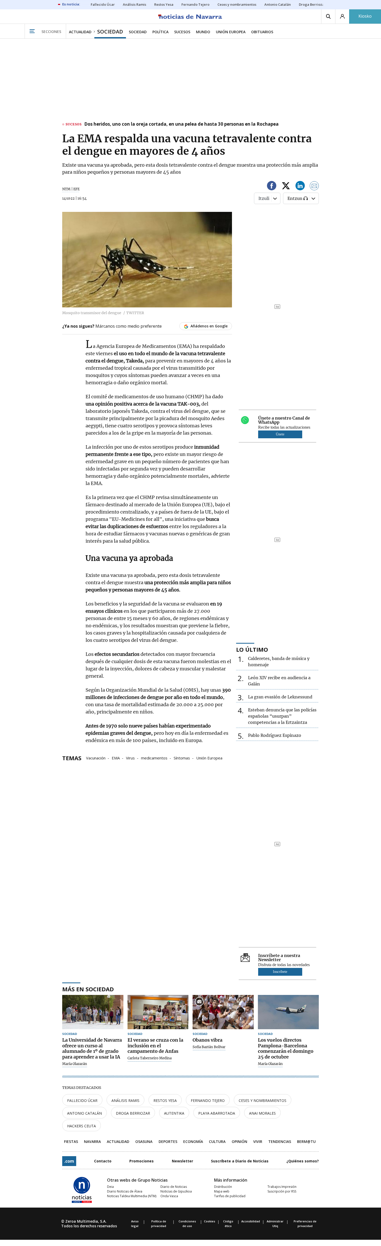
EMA (116, 757)
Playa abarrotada (216, 1113)
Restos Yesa (165, 1100)
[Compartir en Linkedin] (300, 186)
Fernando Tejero (208, 1100)
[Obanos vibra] (223, 1012)
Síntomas (182, 757)
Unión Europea (209, 757)
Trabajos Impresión (282, 1186)
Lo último (252, 649)
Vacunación (95, 757)
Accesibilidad (250, 1221)
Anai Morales (262, 1113)
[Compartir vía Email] (314, 186)
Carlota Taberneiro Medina (150, 1058)
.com (69, 1161)
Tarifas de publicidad (229, 1196)
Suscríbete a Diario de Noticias (240, 1161)
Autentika (174, 1113)
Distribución (223, 1186)
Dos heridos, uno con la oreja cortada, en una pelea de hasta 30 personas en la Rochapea (181, 124)
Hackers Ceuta (81, 1125)
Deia (110, 1186)
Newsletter (182, 1161)
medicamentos (154, 757)
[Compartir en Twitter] (286, 186)
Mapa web (221, 1191)
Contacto (102, 1161)
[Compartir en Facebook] (271, 186)
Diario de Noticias (173, 1186)
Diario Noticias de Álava (124, 1191)
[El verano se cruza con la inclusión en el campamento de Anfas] (158, 1012)
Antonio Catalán (84, 1113)
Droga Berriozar (133, 1113)
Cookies (209, 1221)
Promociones (141, 1161)
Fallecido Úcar (82, 1100)
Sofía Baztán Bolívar (209, 1047)
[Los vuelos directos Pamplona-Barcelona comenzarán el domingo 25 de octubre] (288, 1012)
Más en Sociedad (88, 989)
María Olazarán (74, 1064)
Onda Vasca (169, 1196)
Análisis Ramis (125, 1100)
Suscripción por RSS (281, 1191)
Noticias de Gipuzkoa (176, 1191)
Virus (130, 757)
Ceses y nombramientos (262, 1100)
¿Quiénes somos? (302, 1161)
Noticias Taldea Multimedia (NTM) (131, 1196)
